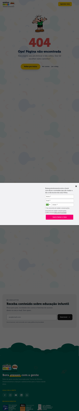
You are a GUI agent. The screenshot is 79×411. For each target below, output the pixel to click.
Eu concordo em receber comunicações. (58, 208)
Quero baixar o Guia (60, 217)
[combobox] (48, 204)
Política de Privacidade (60, 212)
